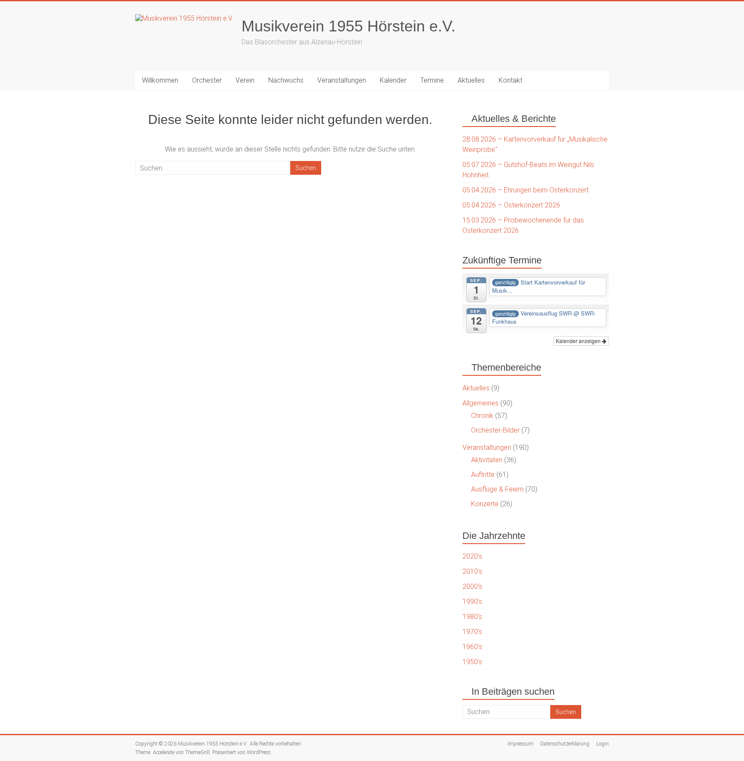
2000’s (472, 586)
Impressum (520, 744)
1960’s (472, 647)
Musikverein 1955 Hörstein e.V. (349, 26)
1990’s (472, 601)
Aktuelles (471, 80)
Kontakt (510, 80)
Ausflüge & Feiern (497, 489)
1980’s (472, 617)
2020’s (472, 556)
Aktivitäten (486, 460)
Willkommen (160, 80)
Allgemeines (480, 403)
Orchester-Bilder (495, 430)
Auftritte (483, 474)
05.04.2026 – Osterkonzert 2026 (511, 205)
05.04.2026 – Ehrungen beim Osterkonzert (525, 190)
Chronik (482, 415)
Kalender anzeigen (579, 340)
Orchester (207, 80)
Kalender (393, 80)
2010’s (472, 571)
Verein (245, 80)
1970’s (472, 632)
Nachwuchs (286, 80)
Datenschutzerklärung (564, 744)
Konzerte (485, 504)
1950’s (472, 662)
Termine (432, 80)
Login (602, 744)
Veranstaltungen (341, 80)
